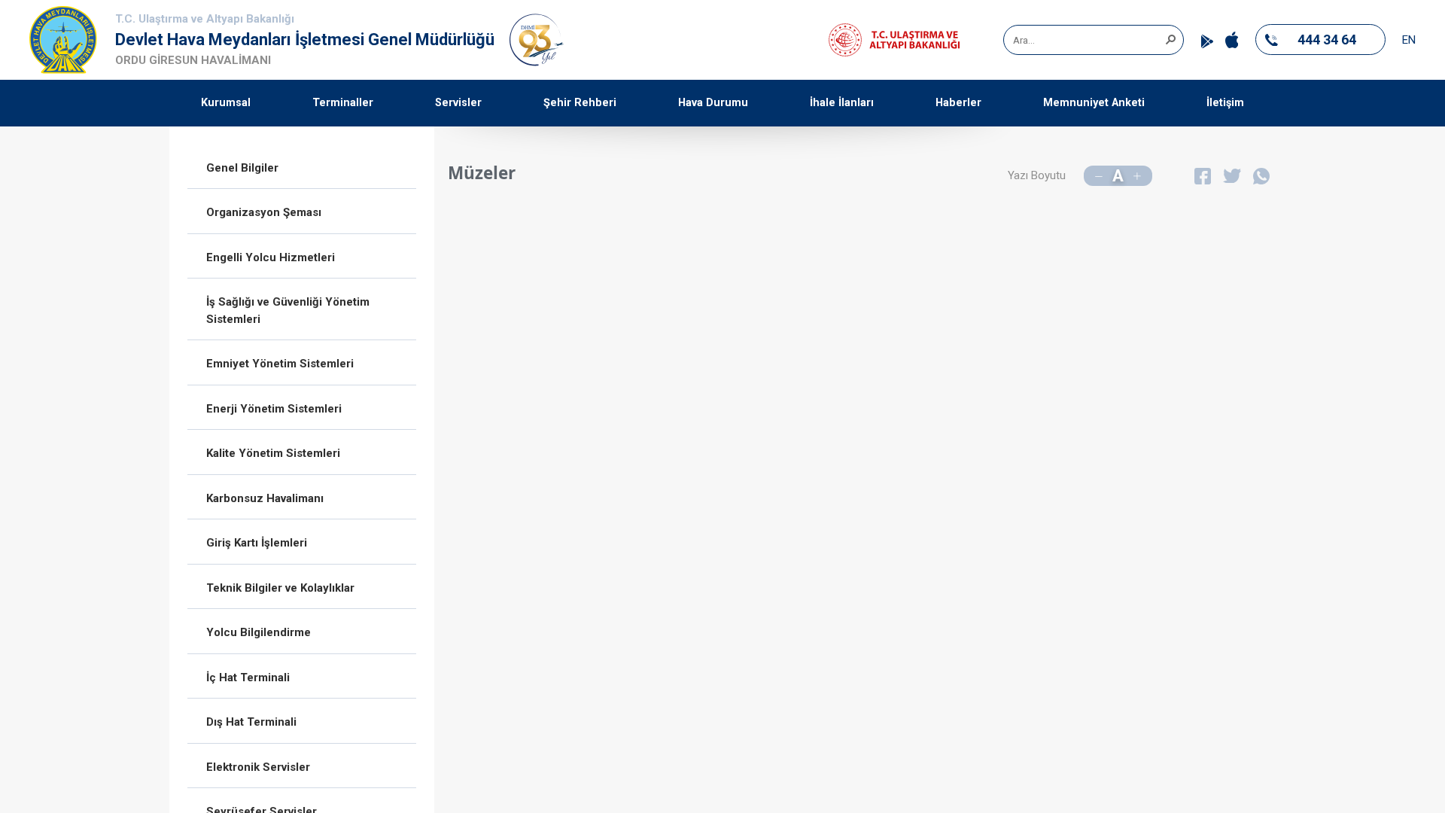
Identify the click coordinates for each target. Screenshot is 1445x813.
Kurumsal (226, 102)
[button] (1170, 38)
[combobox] (1088, 40)
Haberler (958, 102)
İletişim (1225, 102)
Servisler (458, 102)
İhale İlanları (842, 102)
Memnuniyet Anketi (1094, 102)
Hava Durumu (713, 102)
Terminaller (342, 102)
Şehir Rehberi (579, 102)
